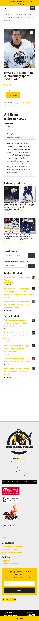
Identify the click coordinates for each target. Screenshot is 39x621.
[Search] (31, 255)
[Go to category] (31, 266)
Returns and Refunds (10, 564)
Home (6, 14)
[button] (31, 32)
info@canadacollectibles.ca (21, 462)
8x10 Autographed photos (23, 14)
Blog (3, 532)
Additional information (15, 137)
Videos (4, 535)
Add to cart (13, 95)
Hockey (11, 14)
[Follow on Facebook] (3, 599)
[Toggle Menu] (32, 8)
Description (11, 134)
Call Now (19, 618)
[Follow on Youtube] (14, 599)
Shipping (5, 561)
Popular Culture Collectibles (12, 546)
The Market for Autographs (12, 552)
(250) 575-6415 (11, 1)
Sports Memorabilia (9, 549)
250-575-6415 (22, 458)
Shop (4, 529)
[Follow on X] (11, 599)
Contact (5, 537)
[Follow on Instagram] (7, 599)
